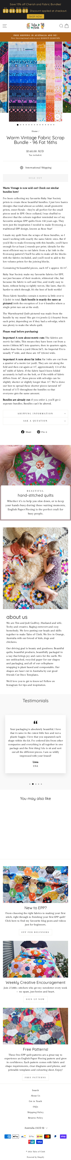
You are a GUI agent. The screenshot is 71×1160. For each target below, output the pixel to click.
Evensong (57, 224)
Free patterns (35, 1077)
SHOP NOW (35, 16)
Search (35, 1090)
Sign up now (35, 999)
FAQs (35, 1106)
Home (35, 131)
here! (16, 191)
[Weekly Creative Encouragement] (35, 959)
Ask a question (35, 421)
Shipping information (35, 413)
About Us (35, 1095)
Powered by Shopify (35, 1157)
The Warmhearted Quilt (16, 313)
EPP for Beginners (35, 932)
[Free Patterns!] (35, 1026)
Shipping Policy (35, 1112)
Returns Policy (35, 1117)
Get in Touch (35, 1101)
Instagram (12, 684)
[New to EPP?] (35, 884)
